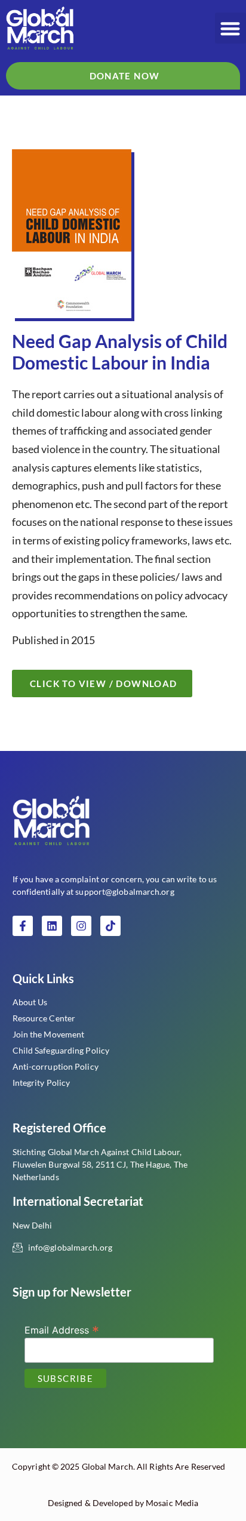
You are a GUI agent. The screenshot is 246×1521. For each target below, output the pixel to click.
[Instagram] (81, 926)
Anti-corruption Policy (56, 1066)
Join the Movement (49, 1034)
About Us (30, 1002)
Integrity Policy (41, 1082)
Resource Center (44, 1018)
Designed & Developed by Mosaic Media (123, 1503)
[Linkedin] (52, 926)
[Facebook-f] (23, 926)
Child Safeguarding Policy (61, 1050)
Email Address (61, 1329)
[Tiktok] (110, 926)
